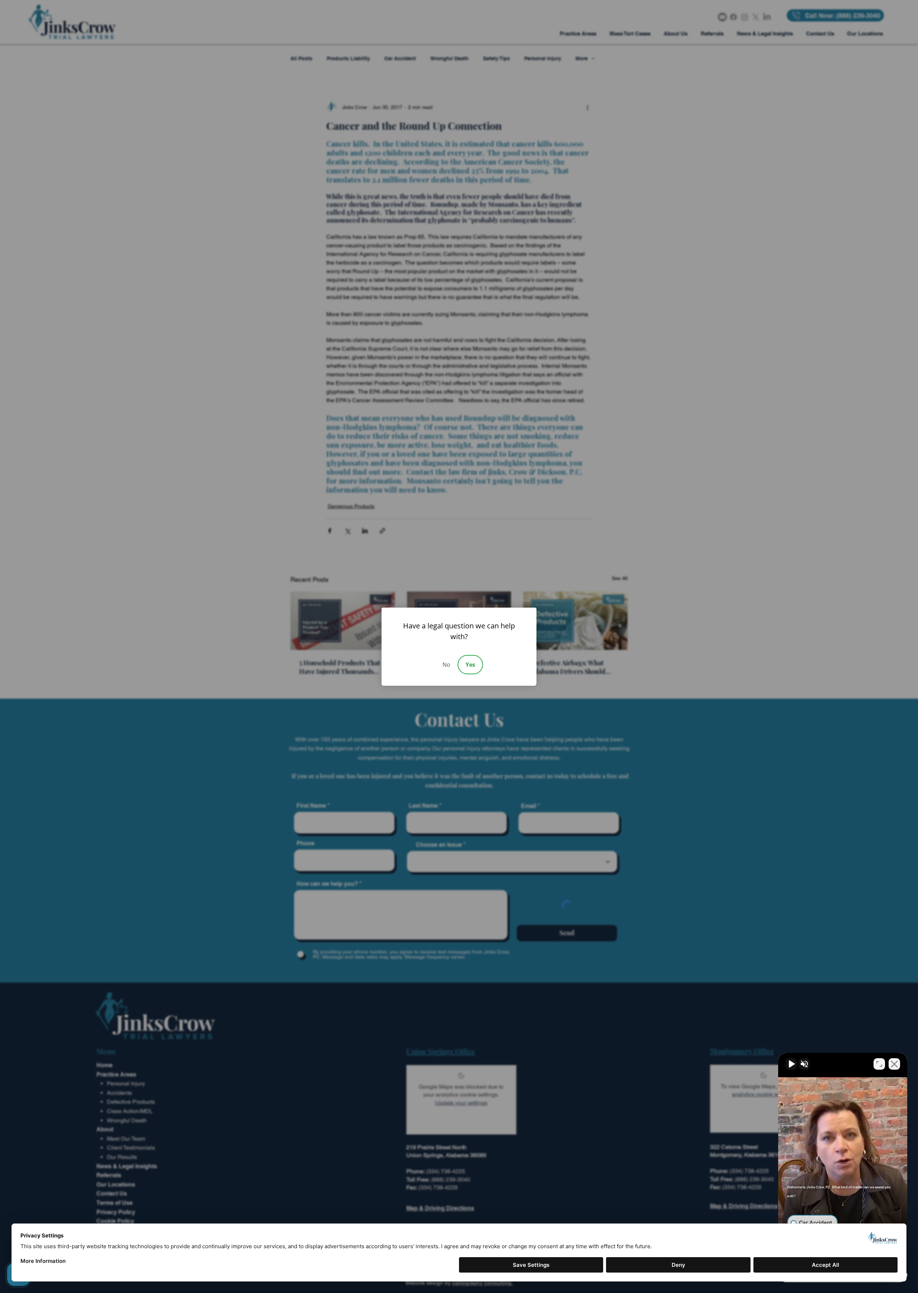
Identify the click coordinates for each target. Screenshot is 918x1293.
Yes (470, 665)
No (446, 665)
